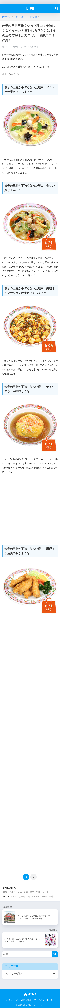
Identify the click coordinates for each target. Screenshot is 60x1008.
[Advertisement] (30, 508)
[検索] (55, 954)
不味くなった (18, 896)
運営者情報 (26, 1000)
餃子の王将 (48, 896)
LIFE (30, 8)
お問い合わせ (12, 1000)
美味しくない (34, 896)
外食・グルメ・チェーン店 (15, 892)
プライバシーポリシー (44, 1000)
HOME (31, 994)
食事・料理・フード (39, 892)
